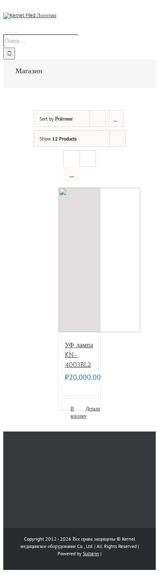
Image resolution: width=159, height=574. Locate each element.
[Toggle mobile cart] (16, 30)
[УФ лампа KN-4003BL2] (79, 260)
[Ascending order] (116, 118)
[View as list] (72, 174)
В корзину (75, 412)
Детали (90, 408)
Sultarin (91, 553)
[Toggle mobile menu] (5, 30)
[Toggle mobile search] (11, 30)
